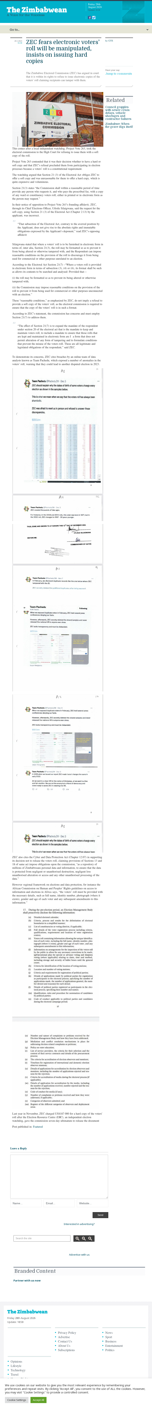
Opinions (16, 1361)
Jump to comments (118, 73)
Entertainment (114, 1345)
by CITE (109, 40)
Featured (38, 1126)
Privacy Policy (67, 1332)
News (109, 1332)
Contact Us (65, 1341)
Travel (14, 1374)
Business (110, 1341)
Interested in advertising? (79, 1224)
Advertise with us (79, 1254)
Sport (108, 1337)
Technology (18, 1370)
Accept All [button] (38, 1400)
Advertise (64, 1337)
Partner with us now (27, 1280)
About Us (64, 1345)
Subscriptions (66, 1350)
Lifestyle (16, 1366)
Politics (109, 1350)
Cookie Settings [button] (16, 1400)
